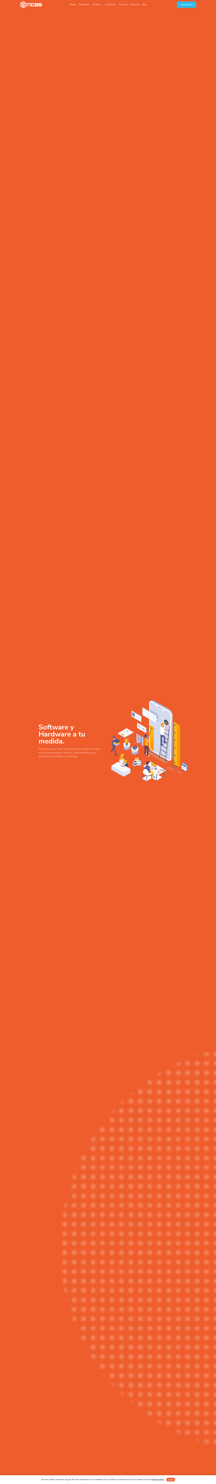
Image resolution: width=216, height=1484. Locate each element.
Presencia (122, 4)
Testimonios (83, 4)
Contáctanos (186, 4)
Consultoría (110, 4)
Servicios (96, 4)
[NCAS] (31, 4)
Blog (144, 4)
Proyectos (134, 4)
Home (72, 4)
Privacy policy (158, 1479)
